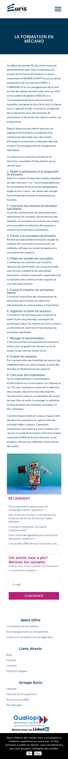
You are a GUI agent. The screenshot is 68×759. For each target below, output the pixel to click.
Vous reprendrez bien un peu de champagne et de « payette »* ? (28, 508)
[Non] (63, 746)
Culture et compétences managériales (29, 637)
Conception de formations (22, 626)
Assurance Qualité (17, 699)
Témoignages (14, 705)
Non (38, 753)
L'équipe (11, 688)
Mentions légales (16, 671)
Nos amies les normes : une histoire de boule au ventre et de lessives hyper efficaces (32, 518)
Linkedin (11, 665)
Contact (11, 660)
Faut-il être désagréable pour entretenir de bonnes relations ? (33, 536)
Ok (29, 753)
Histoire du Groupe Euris (21, 694)
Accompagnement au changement (27, 631)
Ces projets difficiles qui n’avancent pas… (34, 543)
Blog (9, 654)
